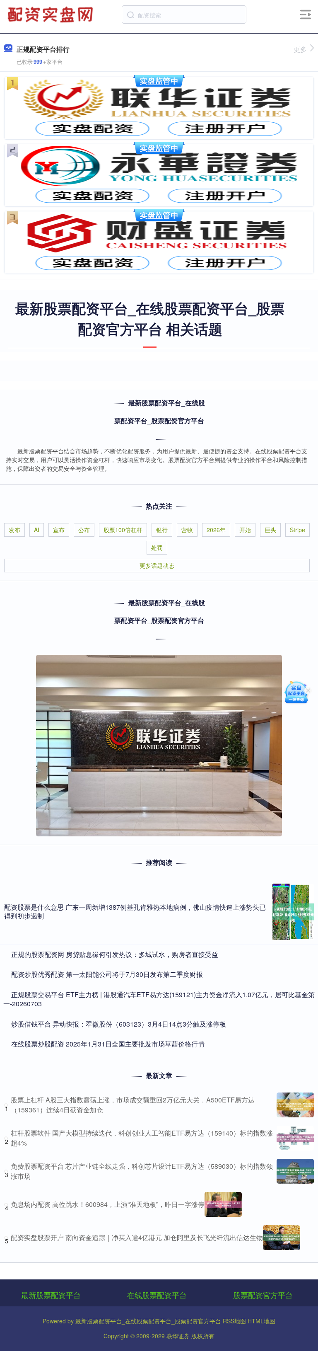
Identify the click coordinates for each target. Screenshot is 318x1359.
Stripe (297, 530)
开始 (245, 530)
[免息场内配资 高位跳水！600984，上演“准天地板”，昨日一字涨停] (223, 1204)
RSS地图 (234, 1321)
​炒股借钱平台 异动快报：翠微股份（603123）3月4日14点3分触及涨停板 (118, 1024)
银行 (162, 530)
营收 (187, 530)
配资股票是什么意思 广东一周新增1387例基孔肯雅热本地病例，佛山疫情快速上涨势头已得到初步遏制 (135, 911)
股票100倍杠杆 (123, 530)
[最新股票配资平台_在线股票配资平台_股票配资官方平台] (51, 14)
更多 (300, 49)
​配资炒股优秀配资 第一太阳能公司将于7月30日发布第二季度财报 (107, 974)
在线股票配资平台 (157, 1294)
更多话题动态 (157, 565)
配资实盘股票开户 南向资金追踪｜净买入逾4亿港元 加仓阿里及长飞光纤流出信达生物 (137, 1237)
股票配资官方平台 (263, 1294)
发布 (14, 530)
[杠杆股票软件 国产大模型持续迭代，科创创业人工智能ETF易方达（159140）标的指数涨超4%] (295, 1138)
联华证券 (178, 1336)
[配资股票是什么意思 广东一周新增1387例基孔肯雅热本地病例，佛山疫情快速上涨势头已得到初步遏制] (293, 912)
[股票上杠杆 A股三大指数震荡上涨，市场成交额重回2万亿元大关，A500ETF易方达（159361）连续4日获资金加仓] (295, 1105)
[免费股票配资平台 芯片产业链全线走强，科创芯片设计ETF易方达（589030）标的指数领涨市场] (295, 1171)
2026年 (216, 530)
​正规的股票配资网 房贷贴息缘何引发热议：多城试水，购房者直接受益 (114, 954)
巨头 (270, 530)
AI (36, 530)
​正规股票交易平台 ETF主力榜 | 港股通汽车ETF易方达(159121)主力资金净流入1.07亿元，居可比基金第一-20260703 (159, 999)
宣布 (59, 530)
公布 (84, 530)
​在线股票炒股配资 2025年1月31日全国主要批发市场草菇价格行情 (108, 1044)
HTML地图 (261, 1321)
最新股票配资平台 (51, 1294)
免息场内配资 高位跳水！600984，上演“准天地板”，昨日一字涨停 (108, 1204)
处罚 (157, 547)
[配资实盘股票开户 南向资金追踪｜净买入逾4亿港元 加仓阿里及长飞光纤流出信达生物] (281, 1237)
